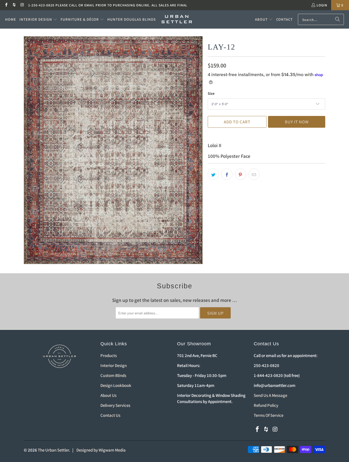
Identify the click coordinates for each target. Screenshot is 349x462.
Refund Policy (266, 405)
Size (211, 93)
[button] (38, 19)
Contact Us (110, 415)
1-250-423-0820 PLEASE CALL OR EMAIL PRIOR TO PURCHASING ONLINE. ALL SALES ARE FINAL (107, 5)
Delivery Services (115, 405)
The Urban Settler (53, 450)
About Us (108, 395)
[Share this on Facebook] (226, 174)
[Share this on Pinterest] (240, 174)
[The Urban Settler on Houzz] (14, 5)
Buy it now (297, 121)
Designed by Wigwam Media (101, 450)
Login (322, 5)
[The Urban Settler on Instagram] (22, 5)
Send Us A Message (270, 395)
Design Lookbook (115, 385)
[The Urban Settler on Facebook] (6, 5)
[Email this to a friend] (254, 174)
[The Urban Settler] (176, 19)
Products (108, 355)
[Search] (337, 19)
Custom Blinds (113, 375)
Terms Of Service (268, 415)
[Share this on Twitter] (213, 174)
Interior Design (113, 365)
